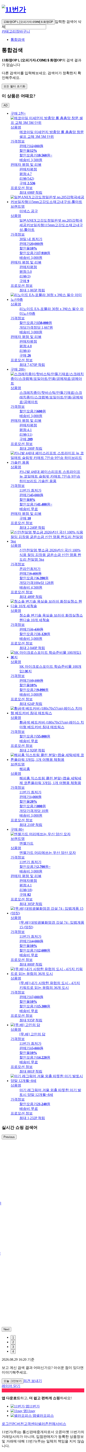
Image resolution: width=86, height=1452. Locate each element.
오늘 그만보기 (13, 1381)
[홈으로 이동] (14, 9)
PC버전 (18, 1424)
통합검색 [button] (18, 39)
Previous (9, 1137)
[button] (25, 27)
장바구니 (23, 31)
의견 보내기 (32, 1381)
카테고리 (9, 31)
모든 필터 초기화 (14, 86)
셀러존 (43, 1424)
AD (5, 105)
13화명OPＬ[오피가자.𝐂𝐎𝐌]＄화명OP (28, 21)
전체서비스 (57, 1424)
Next (6, 1329)
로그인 (7, 1424)
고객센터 (31, 1424)
